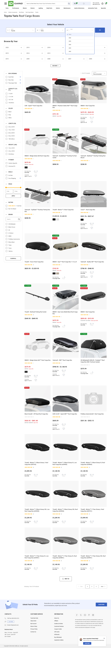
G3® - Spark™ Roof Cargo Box (33, 105)
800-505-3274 (96, 4)
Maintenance (67, 8)
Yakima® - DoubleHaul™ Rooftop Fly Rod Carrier (65, 156)
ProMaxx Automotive (14, 239)
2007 (69, 59)
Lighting (40, 8)
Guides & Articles (58, 623)
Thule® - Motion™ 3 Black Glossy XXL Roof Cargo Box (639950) (65, 510)
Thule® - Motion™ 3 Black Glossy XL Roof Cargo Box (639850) (93, 463)
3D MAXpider (12, 224)
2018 (48, 47)
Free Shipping (12, 178)
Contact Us (33, 631)
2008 (48, 59)
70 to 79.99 (11, 130)
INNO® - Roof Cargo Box (88, 105)
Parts (7, 8)
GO (100, 30)
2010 (7, 59)
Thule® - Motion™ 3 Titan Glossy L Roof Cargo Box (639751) (92, 510)
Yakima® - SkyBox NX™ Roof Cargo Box (92, 262)
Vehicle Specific (12, 163)
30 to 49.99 (11, 151)
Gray (9, 114)
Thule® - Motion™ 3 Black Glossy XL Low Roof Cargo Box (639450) (65, 463)
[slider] (6, 187)
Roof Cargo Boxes (29, 12)
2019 (27, 47)
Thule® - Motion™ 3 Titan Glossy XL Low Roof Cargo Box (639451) (37, 557)
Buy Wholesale (58, 637)
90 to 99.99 (11, 136)
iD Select (10, 233)
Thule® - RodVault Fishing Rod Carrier (35, 312)
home (5, 12)
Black (9, 111)
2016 (90, 47)
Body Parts (49, 8)
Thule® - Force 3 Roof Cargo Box (34, 262)
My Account (33, 623)
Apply (13, 196)
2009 (27, 59)
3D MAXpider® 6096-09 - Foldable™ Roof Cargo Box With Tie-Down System (93, 361)
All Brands (56, 634)
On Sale (10, 175)
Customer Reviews (59, 626)
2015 (7, 53)
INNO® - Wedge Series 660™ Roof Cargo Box (38, 360)
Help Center (33, 620)
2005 (90, 59)
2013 (48, 53)
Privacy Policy (33, 629)
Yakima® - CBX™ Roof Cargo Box (62, 360)
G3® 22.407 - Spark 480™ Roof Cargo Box (65, 414)
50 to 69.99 (11, 127)
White (10, 118)
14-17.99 (10, 99)
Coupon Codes (58, 629)
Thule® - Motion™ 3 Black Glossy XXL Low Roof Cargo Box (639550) (37, 510)
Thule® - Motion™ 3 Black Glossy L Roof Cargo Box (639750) (36, 463)
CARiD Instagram (93, 615)
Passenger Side (12, 83)
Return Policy (33, 626)
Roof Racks (21, 12)
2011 (90, 53)
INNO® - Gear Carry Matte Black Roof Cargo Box (65, 312)
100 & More (11, 139)
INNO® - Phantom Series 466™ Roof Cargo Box (65, 106)
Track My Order (34, 618)
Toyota (36, 12)
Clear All (13, 258)
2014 (27, 53)
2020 (7, 47)
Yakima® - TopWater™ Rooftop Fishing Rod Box (37, 210)
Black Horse (11, 227)
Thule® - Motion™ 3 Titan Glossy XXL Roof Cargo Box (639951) (93, 557)
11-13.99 (10, 96)
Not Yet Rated (12, 209)
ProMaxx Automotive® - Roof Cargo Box (92, 414)
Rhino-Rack (11, 242)
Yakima (10, 251)
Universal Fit (11, 166)
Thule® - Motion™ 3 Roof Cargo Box (63, 209)
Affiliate (56, 620)
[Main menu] (6, 4)
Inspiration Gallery (58, 640)
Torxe (9, 248)
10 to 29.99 (11, 148)
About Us (56, 618)
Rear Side (11, 80)
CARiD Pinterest (89, 615)
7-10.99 (10, 93)
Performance (15, 8)
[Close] (104, 638)
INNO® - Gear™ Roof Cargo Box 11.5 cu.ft (65, 262)
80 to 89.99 (11, 133)
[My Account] (102, 4)
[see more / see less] (55, 65)
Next (102, 586)
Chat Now (87, 643)
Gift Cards (56, 631)
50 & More (11, 154)
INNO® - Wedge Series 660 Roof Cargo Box (37, 156)
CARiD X (81, 615)
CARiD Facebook (76, 615)
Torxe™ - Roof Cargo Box (88, 209)
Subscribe (101, 604)
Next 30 (67, 578)
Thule (9, 245)
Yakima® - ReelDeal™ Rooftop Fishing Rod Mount (93, 156)
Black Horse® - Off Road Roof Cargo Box (36, 414)
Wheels (25, 8)
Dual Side (11, 77)
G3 (9, 230)
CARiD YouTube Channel (85, 615)
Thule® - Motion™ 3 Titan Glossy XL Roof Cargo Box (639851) (65, 557)
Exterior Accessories (12, 12)
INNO (9, 236)
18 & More (11, 102)
